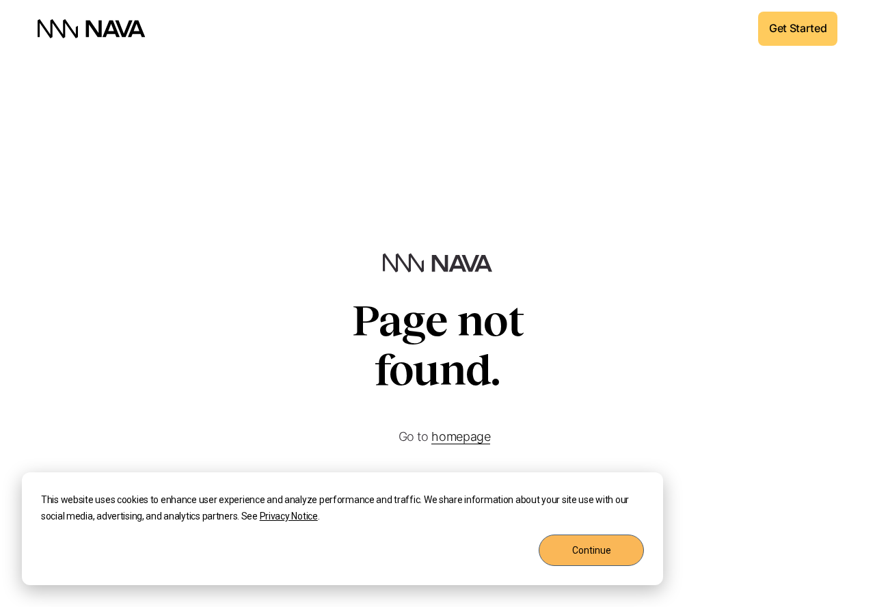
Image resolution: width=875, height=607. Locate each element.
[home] (92, 28)
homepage (460, 436)
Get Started (797, 28)
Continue (591, 550)
